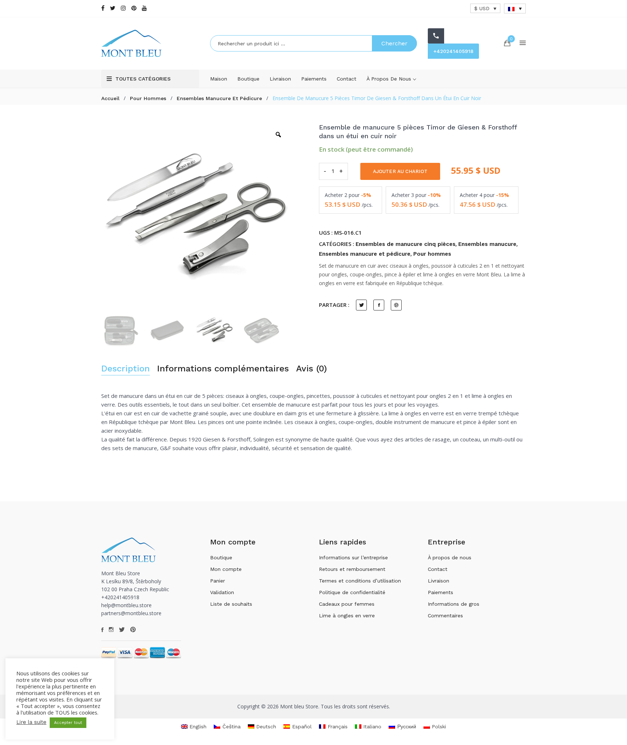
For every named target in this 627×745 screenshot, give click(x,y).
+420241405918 (453, 51)
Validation (222, 592)
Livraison (280, 79)
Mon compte (226, 569)
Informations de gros (453, 604)
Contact (346, 79)
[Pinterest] (133, 8)
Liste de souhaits (231, 604)
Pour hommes (148, 98)
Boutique (248, 79)
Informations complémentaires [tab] (223, 369)
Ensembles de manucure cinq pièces (405, 244)
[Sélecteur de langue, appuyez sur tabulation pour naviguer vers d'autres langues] (515, 8)
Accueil (110, 98)
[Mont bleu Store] (150, 43)
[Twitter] (112, 8)
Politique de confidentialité (352, 592)
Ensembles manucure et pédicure (219, 98)
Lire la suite (31, 722)
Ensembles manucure (487, 244)
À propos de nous (389, 79)
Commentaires (445, 615)
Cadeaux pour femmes (346, 604)
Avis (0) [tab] (311, 369)
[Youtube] (144, 8)
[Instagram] (123, 8)
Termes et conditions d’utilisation (360, 581)
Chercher (394, 43)
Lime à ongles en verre (347, 615)
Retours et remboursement (352, 569)
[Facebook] (102, 8)
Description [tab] (125, 369)
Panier (217, 581)
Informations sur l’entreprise (353, 557)
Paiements (314, 79)
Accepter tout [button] (68, 722)
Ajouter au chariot (400, 171)
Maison (218, 79)
